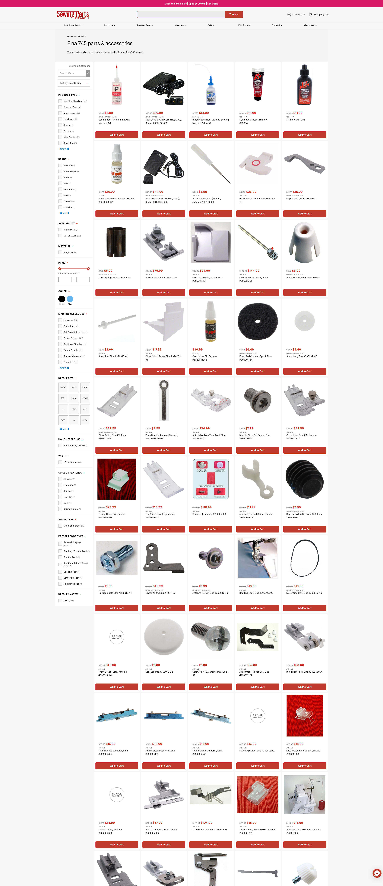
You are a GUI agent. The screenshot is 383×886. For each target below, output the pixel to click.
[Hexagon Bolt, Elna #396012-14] (117, 574)
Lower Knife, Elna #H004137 (160, 592)
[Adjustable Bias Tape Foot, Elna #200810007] (211, 416)
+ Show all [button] (63, 148)
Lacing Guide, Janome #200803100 (110, 831)
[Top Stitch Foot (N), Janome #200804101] (164, 495)
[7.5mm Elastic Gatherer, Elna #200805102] (164, 732)
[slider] (59, 268)
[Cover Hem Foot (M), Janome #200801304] (305, 416)
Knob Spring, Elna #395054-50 (114, 277)
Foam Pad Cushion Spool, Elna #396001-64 (255, 358)
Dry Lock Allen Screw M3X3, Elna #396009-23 (304, 516)
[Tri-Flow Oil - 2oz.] (305, 101)
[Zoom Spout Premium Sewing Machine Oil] (117, 101)
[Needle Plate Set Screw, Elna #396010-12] (258, 416)
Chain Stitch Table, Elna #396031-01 (163, 358)
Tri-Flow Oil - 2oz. (296, 119)
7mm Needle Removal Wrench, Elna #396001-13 (161, 437)
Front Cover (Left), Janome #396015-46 (112, 673)
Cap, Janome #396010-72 (159, 671)
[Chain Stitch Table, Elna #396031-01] (164, 337)
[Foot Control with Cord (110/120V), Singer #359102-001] (164, 101)
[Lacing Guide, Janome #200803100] (117, 810)
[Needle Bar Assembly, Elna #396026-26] (258, 258)
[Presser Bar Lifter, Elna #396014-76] (258, 180)
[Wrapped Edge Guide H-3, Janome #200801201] (258, 810)
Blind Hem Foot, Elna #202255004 (304, 671)
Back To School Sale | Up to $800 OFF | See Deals (191, 3)
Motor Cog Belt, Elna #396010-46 (304, 592)
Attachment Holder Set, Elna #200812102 (254, 673)
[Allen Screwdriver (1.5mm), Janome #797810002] (211, 180)
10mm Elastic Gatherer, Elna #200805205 (113, 752)
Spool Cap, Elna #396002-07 (301, 356)
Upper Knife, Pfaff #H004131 (301, 198)
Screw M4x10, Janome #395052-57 (210, 673)
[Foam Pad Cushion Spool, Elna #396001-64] (258, 337)
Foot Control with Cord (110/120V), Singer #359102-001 (163, 121)
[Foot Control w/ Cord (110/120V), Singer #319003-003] (164, 180)
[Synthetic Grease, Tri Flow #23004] (258, 101)
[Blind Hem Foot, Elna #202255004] (305, 653)
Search (235, 14)
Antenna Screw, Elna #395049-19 (210, 592)
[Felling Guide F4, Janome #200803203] (117, 495)
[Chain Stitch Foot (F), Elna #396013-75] (117, 416)
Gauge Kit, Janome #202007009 (209, 514)
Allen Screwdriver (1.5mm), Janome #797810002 (206, 200)
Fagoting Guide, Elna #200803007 (257, 750)
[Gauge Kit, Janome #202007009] (211, 495)
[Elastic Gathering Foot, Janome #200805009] (164, 810)
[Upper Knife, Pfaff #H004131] (305, 180)
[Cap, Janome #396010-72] (164, 653)
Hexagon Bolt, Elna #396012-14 (115, 592)
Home (70, 36)
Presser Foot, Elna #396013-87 (161, 277)
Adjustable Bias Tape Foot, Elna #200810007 (208, 437)
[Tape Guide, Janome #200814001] (211, 810)
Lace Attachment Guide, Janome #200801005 (303, 752)
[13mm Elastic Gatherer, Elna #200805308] (211, 732)
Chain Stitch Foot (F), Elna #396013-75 (112, 437)
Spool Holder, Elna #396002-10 (302, 277)
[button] (318, 14)
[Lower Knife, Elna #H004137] (164, 574)
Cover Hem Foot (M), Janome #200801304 (301, 437)
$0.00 (66, 273)
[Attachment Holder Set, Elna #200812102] (258, 653)
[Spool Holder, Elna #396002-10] (305, 258)
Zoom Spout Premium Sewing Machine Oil (114, 121)
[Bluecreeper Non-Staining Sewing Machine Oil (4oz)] (211, 101)
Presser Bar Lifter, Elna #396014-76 (257, 200)
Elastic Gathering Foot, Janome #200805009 (161, 831)
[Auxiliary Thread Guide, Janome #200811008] (305, 810)
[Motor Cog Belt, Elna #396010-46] (305, 574)
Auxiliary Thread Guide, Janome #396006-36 (256, 516)
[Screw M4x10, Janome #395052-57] (211, 653)
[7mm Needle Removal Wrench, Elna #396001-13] (164, 416)
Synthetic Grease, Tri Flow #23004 (253, 121)
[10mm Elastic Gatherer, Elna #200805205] (117, 732)
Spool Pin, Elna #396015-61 (113, 356)
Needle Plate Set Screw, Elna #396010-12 (254, 437)
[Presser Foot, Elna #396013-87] (164, 258)
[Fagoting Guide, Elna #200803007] (258, 732)
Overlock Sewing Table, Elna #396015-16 (207, 279)
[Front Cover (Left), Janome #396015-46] (117, 653)
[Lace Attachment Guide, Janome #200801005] (305, 732)
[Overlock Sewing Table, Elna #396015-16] (211, 258)
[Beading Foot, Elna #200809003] (258, 574)
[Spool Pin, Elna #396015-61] (117, 337)
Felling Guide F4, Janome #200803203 (111, 516)
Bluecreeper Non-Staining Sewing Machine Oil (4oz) (210, 121)
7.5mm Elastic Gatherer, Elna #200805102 (160, 752)
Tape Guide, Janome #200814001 (210, 829)
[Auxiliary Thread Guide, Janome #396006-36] (258, 495)
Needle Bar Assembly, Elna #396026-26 (253, 279)
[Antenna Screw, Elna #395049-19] (211, 574)
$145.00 (76, 273)
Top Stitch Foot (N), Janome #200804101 (160, 516)
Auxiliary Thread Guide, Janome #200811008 (303, 831)
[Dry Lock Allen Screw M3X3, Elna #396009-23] (305, 495)
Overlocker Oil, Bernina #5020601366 (204, 358)
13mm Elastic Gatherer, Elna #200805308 (207, 752)
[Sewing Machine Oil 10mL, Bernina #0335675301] (117, 180)
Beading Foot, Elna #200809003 (256, 592)
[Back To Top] (379, 882)
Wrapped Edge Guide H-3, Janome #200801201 (257, 831)
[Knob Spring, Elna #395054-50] (117, 258)
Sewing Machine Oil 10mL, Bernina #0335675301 (116, 200)
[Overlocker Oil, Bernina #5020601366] (211, 337)
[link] (72, 101)
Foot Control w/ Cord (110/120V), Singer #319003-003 (162, 200)
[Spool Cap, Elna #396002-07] (305, 337)
